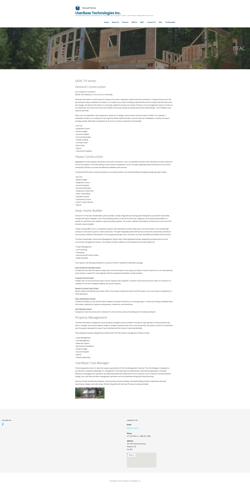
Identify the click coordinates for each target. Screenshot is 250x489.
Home (106, 22)
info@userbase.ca (133, 428)
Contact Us (151, 22)
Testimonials (170, 22)
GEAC (142, 22)
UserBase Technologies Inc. (98, 12)
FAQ (160, 22)
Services (125, 22)
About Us (115, 22)
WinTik (134, 22)
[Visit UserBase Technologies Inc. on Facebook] (3, 424)
